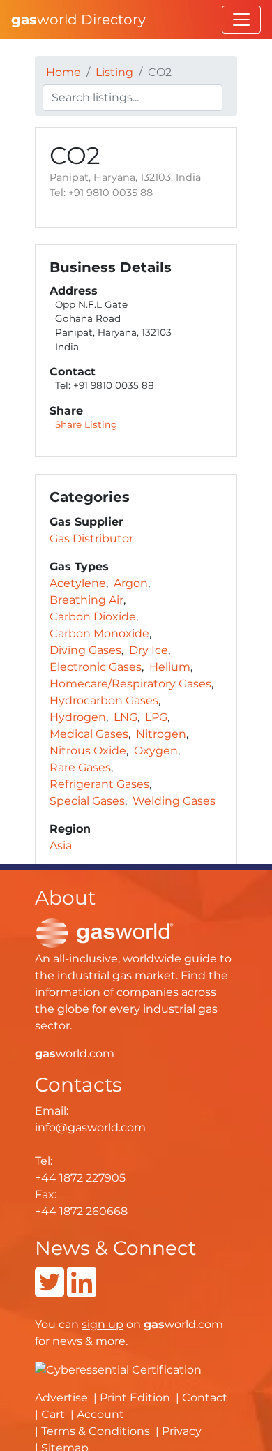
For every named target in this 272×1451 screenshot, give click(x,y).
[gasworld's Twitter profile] (49, 1290)
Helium (169, 667)
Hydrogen (78, 717)
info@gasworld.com (90, 1127)
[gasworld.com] (104, 932)
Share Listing (86, 424)
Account (100, 1414)
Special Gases (87, 801)
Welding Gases (174, 801)
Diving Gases (85, 650)
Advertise (61, 1397)
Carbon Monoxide (99, 633)
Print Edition (135, 1397)
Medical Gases (89, 734)
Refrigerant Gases (99, 784)
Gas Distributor (91, 538)
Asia (61, 845)
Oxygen (156, 750)
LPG (156, 717)
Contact (204, 1397)
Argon (131, 583)
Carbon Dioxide (93, 616)
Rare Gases (80, 767)
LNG (125, 717)
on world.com (152, 1324)
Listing (114, 72)
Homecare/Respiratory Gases (130, 683)
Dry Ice (148, 650)
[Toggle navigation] (241, 20)
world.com (74, 1053)
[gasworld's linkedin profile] (81, 1290)
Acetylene (78, 583)
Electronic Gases (96, 667)
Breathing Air (86, 600)
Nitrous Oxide (88, 750)
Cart (53, 1414)
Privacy (182, 1431)
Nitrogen (161, 734)
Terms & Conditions (95, 1431)
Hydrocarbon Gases (104, 700)
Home (63, 72)
